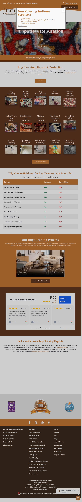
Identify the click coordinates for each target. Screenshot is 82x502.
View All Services (22, 26)
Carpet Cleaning (25, 18)
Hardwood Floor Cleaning (28, 23)
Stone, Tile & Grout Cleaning (29, 21)
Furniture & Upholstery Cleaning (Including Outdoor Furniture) (38, 20)
